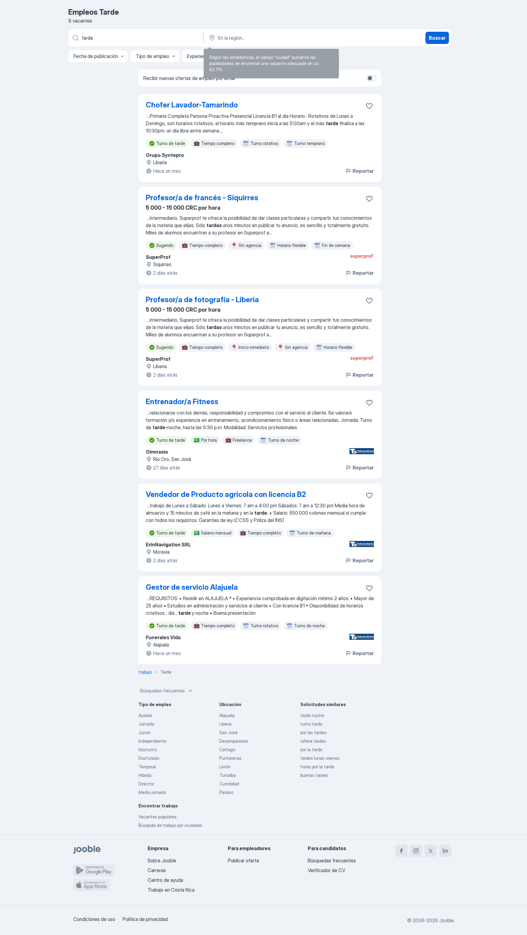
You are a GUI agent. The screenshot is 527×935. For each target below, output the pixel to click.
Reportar (363, 171)
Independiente (152, 741)
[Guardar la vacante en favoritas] (369, 106)
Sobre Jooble (162, 860)
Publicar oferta (243, 860)
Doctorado (148, 758)
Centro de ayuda (165, 880)
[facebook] (401, 851)
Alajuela (227, 715)
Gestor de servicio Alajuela (192, 587)
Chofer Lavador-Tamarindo (192, 104)
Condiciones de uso (94, 919)
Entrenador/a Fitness (182, 401)
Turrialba (227, 775)
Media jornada (152, 792)
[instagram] (416, 851)
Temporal (147, 766)
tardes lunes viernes (319, 758)
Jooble (446, 920)
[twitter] (431, 851)
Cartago (227, 749)
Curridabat (229, 783)
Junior (144, 732)
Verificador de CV (326, 870)
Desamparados (233, 741)
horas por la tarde (317, 766)
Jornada (146, 724)
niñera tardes (313, 741)
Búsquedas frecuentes (162, 690)
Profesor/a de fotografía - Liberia (202, 299)
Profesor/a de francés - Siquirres (202, 197)
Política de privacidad (145, 919)
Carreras (157, 870)
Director (146, 783)
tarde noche (312, 715)
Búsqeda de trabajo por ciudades (170, 825)
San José (228, 732)
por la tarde (311, 749)
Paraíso (226, 792)
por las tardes (313, 732)
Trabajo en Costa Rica (171, 890)
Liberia (225, 724)
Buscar (437, 38)
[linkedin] (445, 851)
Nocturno (147, 749)
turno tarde (311, 724)
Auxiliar (145, 715)
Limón (225, 766)
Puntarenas (230, 758)
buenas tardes (314, 775)
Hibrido (145, 775)
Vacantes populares (157, 816)
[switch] (371, 78)
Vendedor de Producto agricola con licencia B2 (226, 494)
